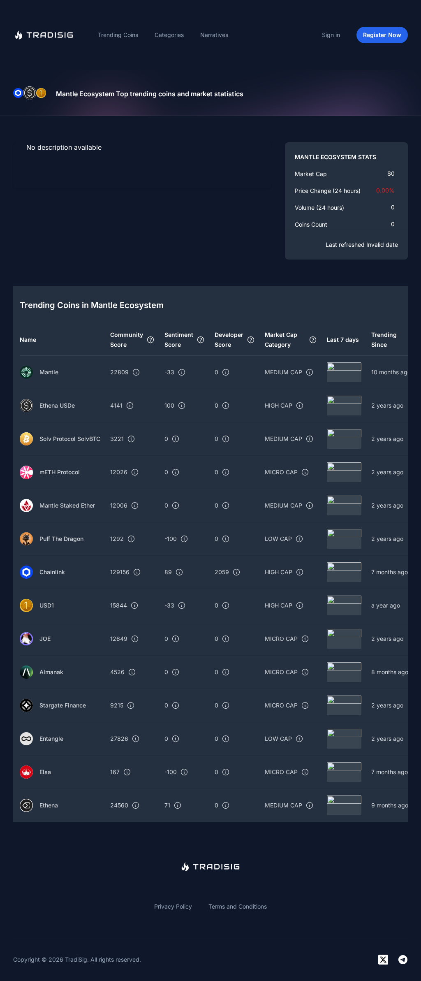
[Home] (44, 34)
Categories (169, 34)
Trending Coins (118, 34)
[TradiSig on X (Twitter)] (383, 960)
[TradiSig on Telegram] (403, 960)
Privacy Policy (173, 906)
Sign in (331, 34)
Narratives (214, 34)
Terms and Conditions (237, 906)
